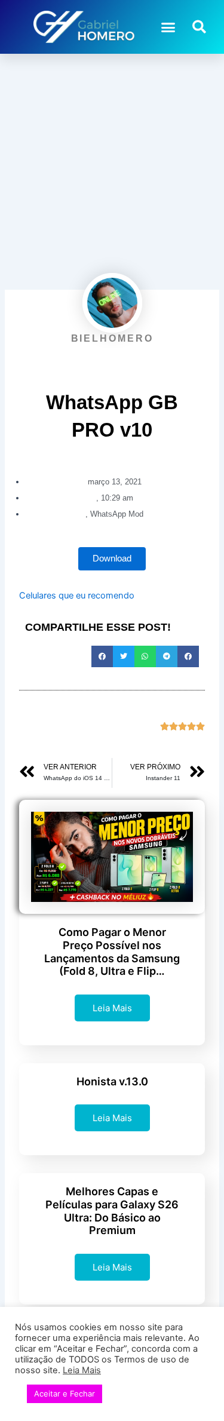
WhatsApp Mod (116, 514)
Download (112, 558)
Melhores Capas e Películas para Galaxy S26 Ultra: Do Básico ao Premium (112, 1210)
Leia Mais (112, 1008)
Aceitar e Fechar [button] (64, 1393)
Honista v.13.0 (112, 1081)
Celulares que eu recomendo (76, 595)
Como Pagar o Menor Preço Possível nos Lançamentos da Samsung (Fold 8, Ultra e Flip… (112, 951)
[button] (168, 27)
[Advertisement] (112, 172)
